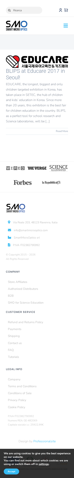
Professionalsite (44, 441)
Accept (11, 471)
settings (44, 464)
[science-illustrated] (58, 166)
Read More (62, 131)
